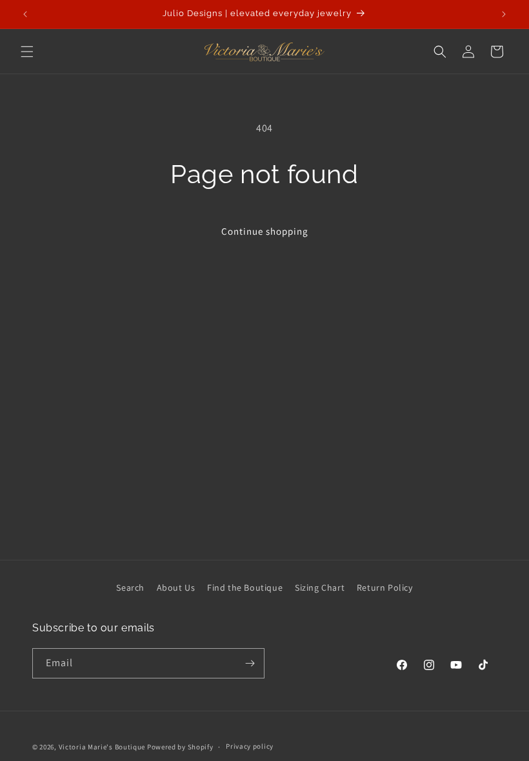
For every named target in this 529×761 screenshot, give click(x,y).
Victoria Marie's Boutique (102, 746)
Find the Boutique (245, 587)
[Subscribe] (249, 663)
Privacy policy (250, 746)
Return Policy (385, 587)
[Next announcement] (504, 14)
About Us (176, 587)
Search (130, 587)
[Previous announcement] (25, 14)
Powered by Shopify (180, 746)
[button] (27, 51)
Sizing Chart (319, 587)
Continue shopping (264, 231)
